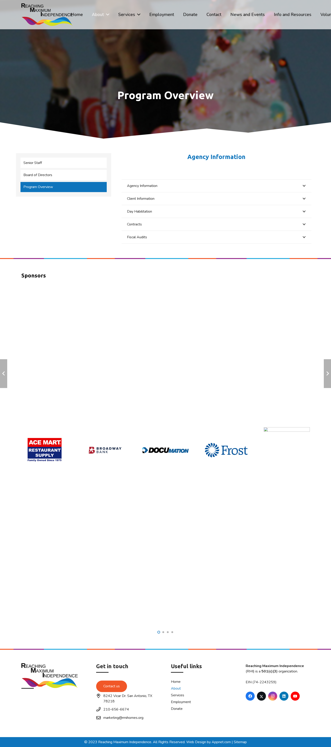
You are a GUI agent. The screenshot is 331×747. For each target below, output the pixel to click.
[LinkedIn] (283, 696)
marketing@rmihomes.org (123, 717)
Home (176, 681)
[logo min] (47, 14)
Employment (181, 701)
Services (177, 695)
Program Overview (38, 186)
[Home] (53, 693)
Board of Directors (37, 174)
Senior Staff (32, 162)
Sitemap (240, 742)
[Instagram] (272, 696)
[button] (107, 14)
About (176, 688)
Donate (177, 708)
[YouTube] (295, 696)
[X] (261, 696)
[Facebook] (250, 696)
